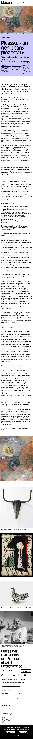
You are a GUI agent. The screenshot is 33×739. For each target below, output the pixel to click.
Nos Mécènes (6, 713)
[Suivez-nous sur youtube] (25, 675)
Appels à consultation (22, 699)
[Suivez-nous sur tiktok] (30, 675)
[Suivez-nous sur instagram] (2, 675)
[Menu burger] (30, 3)
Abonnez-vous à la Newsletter (11, 685)
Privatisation (20, 693)
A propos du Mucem (6, 690)
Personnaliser (16, 736)
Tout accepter (11, 732)
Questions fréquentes (7, 702)
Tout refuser (22, 732)
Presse (19, 690)
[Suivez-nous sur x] (19, 675)
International (4, 696)
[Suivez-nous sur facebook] (8, 675)
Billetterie (21, 3)
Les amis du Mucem (6, 699)
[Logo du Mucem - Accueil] (7, 3)
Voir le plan (15, 69)
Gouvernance (4, 693)
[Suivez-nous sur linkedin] (13, 675)
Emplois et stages (5, 705)
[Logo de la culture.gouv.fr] (6, 720)
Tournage (19, 696)
